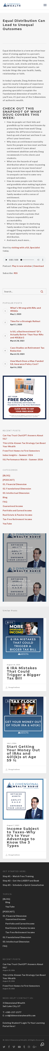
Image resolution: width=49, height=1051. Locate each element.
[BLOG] (6, 475)
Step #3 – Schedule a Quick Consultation (23, 885)
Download (38, 266)
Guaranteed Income (13, 506)
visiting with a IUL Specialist (25, 247)
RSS (16, 273)
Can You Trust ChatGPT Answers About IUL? (23, 437)
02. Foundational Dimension (17, 488)
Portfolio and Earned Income (17, 510)
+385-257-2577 (13, 1012)
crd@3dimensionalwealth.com (20, 1015)
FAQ (5, 501)
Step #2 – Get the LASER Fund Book (21, 880)
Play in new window (22, 266)
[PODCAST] (9, 480)
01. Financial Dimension (15, 484)
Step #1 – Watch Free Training (18, 876)
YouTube (7, 523)
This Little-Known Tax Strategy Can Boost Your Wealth (24, 445)
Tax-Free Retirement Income (17, 519)
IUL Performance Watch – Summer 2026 (23, 459)
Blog (5, 497)
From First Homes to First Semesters (21, 450)
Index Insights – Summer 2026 (18, 455)
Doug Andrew (14, 687)
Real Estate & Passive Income (17, 515)
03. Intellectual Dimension (16, 493)
